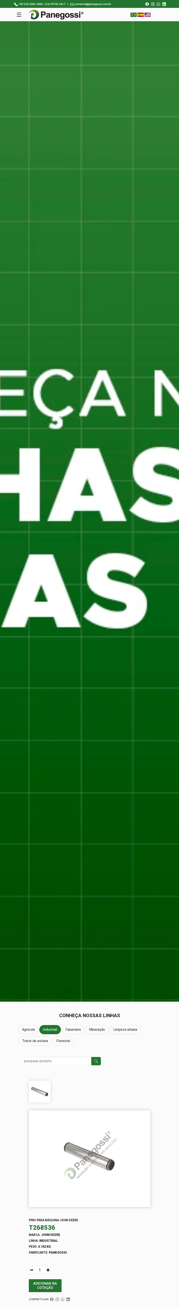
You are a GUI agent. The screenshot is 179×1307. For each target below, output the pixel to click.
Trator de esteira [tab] (35, 1041)
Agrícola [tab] (28, 1029)
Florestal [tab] (63, 1041)
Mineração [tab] (97, 1029)
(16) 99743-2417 (55, 4)
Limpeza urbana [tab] (125, 1029)
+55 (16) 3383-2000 (30, 4)
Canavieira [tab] (73, 1029)
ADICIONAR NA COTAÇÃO (45, 1285)
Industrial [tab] (50, 1029)
